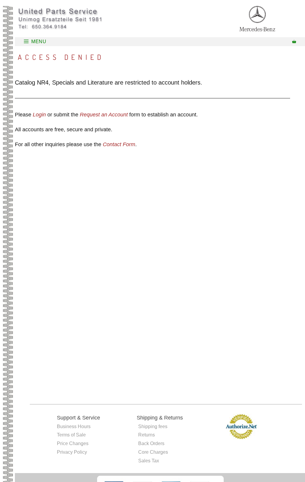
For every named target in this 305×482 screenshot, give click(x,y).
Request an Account (104, 115)
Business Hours (74, 426)
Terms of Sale (71, 434)
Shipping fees (152, 426)
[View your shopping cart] (294, 41)
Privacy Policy (72, 452)
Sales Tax (148, 460)
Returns (146, 434)
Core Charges (153, 452)
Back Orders (151, 443)
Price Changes (72, 443)
